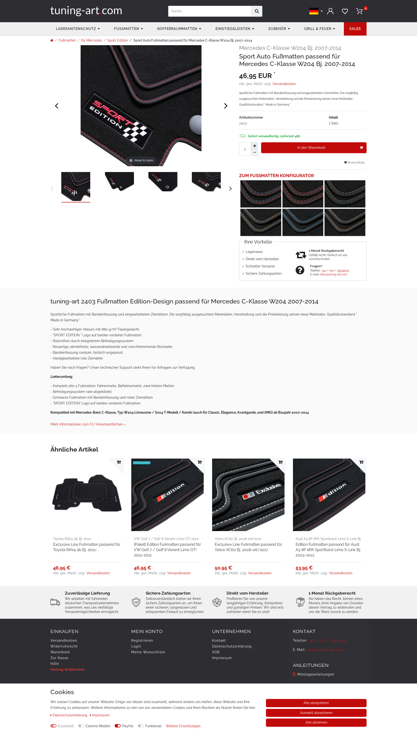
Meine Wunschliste (148, 652)
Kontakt (219, 640)
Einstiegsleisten (232, 29)
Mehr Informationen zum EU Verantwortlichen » (88, 424)
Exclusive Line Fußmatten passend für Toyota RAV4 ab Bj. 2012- (86, 547)
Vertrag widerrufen (67, 669)
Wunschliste (356, 162)
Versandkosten (284, 84)
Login (136, 646)
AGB (216, 652)
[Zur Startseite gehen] (51, 40)
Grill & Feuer (317, 29)
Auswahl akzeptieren (316, 713)
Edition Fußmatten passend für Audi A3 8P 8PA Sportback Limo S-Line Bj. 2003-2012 (328, 549)
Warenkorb (60, 652)
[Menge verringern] (254, 152)
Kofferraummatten (177, 29)
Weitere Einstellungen (183, 726)
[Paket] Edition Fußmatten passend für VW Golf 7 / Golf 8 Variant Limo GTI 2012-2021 (167, 549)
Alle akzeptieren (316, 703)
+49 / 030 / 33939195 (335, 270)
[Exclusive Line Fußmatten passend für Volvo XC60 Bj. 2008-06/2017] (249, 495)
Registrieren (142, 640)
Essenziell (66, 726)
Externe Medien (98, 726)
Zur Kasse (59, 658)
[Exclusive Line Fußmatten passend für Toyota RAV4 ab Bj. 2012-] (87, 495)
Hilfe (54, 664)
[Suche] (256, 11)
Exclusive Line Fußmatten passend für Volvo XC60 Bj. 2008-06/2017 (248, 547)
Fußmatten (126, 29)
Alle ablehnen (316, 722)
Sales (355, 29)
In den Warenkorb (312, 148)
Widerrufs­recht (64, 646)
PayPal (127, 726)
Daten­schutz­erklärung (232, 646)
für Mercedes (91, 40)
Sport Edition (117, 40)
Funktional (153, 726)
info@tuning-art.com (333, 274)
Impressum (222, 658)
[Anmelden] (330, 11)
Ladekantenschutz (76, 29)
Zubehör (277, 29)
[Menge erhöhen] (254, 145)
